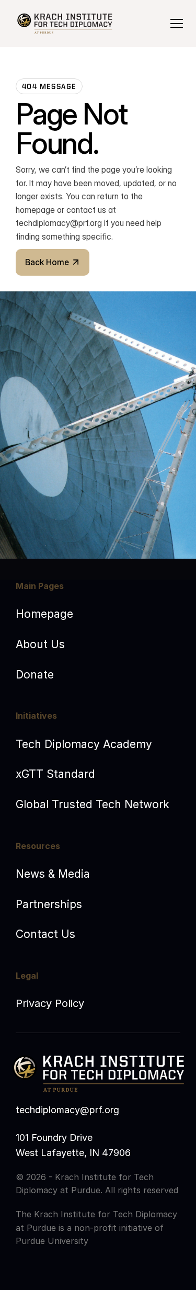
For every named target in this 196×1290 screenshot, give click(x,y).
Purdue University (52, 1241)
